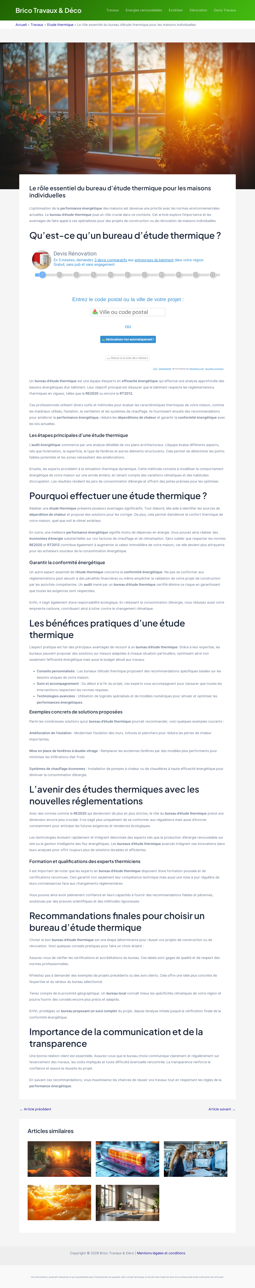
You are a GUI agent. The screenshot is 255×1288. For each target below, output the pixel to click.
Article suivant (222, 1109)
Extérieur (176, 10)
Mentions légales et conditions (161, 1253)
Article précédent (35, 1109)
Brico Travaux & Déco (48, 10)
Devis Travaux (225, 10)
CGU (155, 369)
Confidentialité (164, 369)
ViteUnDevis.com (196, 369)
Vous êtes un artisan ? (214, 369)
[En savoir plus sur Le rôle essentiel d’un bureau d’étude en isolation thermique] (59, 1202)
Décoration (198, 10)
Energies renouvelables (144, 10)
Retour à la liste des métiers (129, 358)
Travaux (112, 10)
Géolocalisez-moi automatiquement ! (129, 339)
